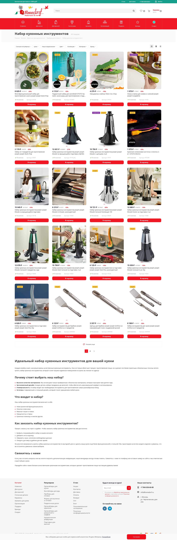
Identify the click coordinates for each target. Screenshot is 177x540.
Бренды (18, 509)
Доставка (76, 492)
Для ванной (19, 492)
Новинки (18, 486)
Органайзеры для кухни (50, 487)
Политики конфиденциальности (117, 495)
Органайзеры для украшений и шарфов (50, 513)
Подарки (18, 506)
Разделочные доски (51, 503)
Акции (75, 486)
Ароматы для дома (22, 501)
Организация (20, 503)
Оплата (76, 495)
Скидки (17, 512)
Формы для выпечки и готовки (52, 499)
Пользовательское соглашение (80, 507)
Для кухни (18, 489)
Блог (75, 503)
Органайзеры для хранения (50, 507)
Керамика (18, 498)
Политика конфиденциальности (81, 512)
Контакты (77, 489)
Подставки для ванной (49, 523)
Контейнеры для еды (52, 491)
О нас (75, 483)
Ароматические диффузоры (50, 518)
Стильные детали (21, 495)
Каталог (18, 483)
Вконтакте (105, 508)
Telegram (110, 508)
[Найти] (133, 11)
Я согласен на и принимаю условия (117, 494)
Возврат (76, 498)
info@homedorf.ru (147, 492)
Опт (74, 501)
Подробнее (106, 537)
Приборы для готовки (49, 495)
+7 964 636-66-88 (145, 2)
